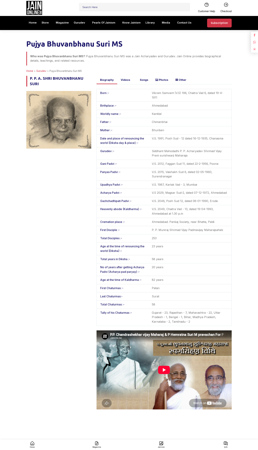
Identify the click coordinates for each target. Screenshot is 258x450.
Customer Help (206, 11)
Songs (143, 79)
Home (29, 70)
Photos (163, 79)
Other (182, 79)
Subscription (219, 23)
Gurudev (41, 70)
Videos (125, 79)
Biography (107, 79)
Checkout (226, 11)
